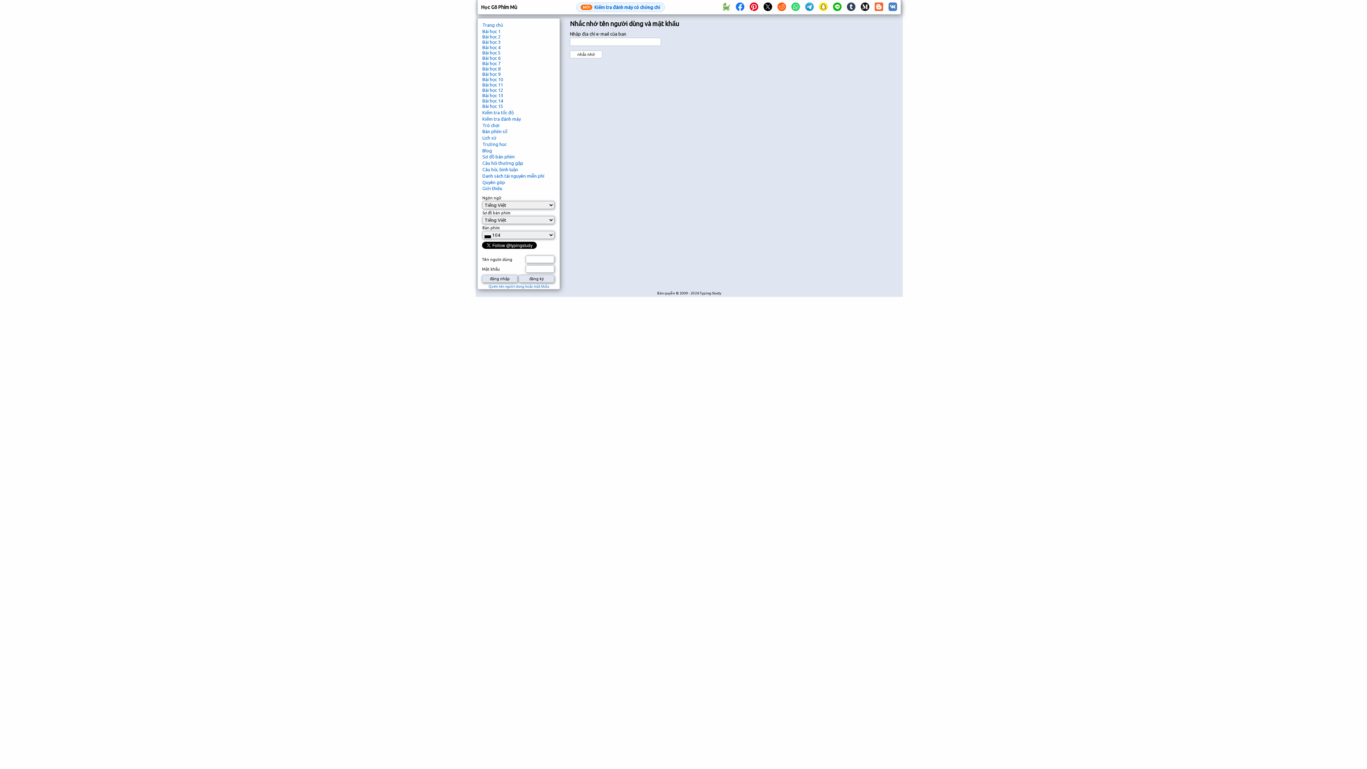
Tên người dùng (497, 259)
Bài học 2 (491, 36)
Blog (487, 150)
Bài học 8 (491, 68)
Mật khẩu (491, 269)
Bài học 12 (492, 90)
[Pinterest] (754, 7)
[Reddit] (781, 7)
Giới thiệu (492, 188)
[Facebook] (740, 7)
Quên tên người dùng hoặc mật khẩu (518, 286)
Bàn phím (491, 228)
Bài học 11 (492, 84)
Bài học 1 (491, 31)
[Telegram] (809, 7)
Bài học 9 (491, 74)
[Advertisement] (867, 137)
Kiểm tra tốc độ (498, 112)
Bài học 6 (491, 58)
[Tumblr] (851, 7)
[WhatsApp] (795, 7)
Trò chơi (490, 125)
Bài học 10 (492, 79)
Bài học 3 (491, 42)
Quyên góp (493, 182)
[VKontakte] (893, 7)
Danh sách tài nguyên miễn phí (513, 175)
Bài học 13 (492, 95)
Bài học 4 (491, 47)
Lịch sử (489, 137)
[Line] (837, 7)
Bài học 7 (491, 63)
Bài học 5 (491, 52)
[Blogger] (879, 7)
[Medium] (865, 7)
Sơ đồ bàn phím (498, 156)
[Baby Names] (726, 7)
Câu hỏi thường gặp (502, 163)
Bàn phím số (494, 131)
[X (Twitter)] (768, 7)
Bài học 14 (492, 100)
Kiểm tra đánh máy (501, 118)
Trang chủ (492, 24)
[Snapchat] (823, 7)
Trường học (494, 144)
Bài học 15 (492, 106)
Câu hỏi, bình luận (500, 169)
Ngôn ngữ (491, 198)
